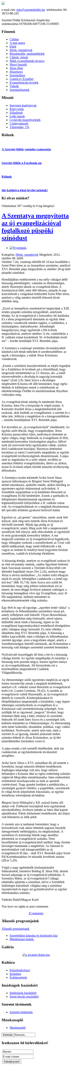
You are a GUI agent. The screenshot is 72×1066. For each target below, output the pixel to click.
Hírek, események (27, 254)
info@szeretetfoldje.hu (30, 9)
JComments (36, 913)
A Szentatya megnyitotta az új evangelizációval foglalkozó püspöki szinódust (35, 226)
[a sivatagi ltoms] (36, 954)
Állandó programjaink (15, 928)
